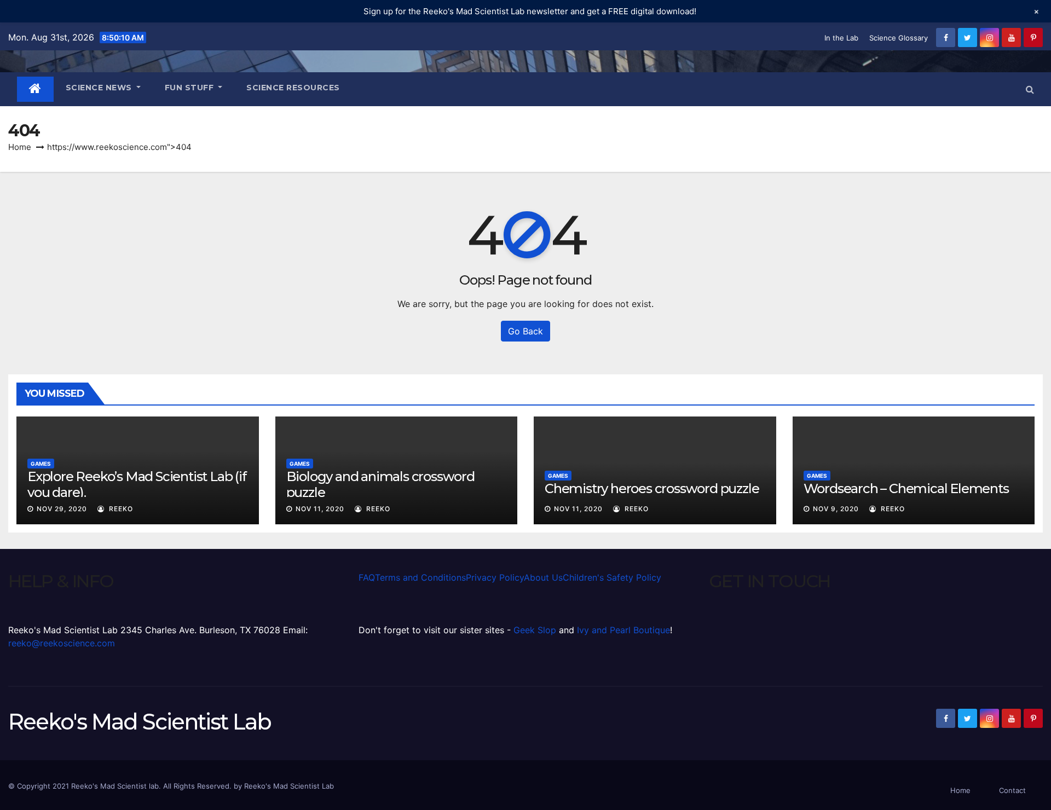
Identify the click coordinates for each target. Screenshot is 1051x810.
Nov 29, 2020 (62, 509)
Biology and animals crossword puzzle (380, 484)
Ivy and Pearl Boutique (623, 629)
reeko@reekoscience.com (61, 643)
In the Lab (841, 37)
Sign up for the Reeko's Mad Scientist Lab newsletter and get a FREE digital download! (529, 11)
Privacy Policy (495, 577)
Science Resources (293, 87)
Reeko (120, 509)
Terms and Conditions (420, 577)
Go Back (525, 331)
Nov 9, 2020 (836, 509)
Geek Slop (534, 629)
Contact (1012, 790)
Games (41, 463)
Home (19, 147)
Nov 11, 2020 (320, 509)
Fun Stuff (190, 87)
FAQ (367, 577)
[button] (1030, 89)
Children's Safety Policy (612, 577)
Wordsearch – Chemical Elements (906, 488)
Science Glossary (898, 37)
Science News (100, 87)
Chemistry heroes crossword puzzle (652, 488)
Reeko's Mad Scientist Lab (139, 721)
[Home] (35, 89)
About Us (543, 577)
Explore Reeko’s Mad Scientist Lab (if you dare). (136, 484)
